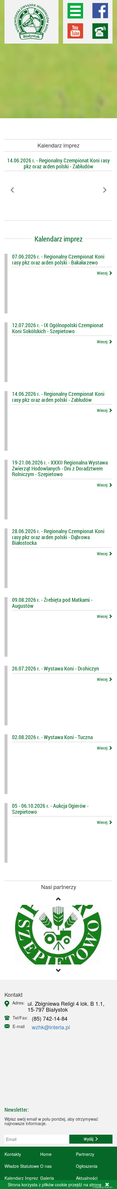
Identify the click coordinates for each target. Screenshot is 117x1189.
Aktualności (87, 1178)
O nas (46, 1166)
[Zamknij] (107, 1185)
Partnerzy (85, 1154)
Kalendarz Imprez (21, 1178)
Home (46, 1154)
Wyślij (89, 1139)
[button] (12, 203)
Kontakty (12, 1154)
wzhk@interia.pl (51, 1027)
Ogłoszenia (87, 1166)
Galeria (47, 1178)
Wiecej (102, 273)
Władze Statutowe (21, 1166)
